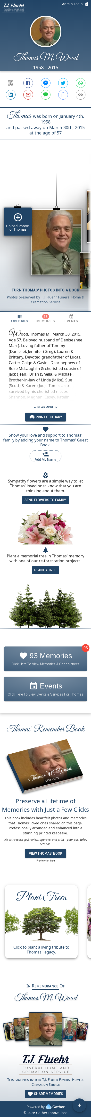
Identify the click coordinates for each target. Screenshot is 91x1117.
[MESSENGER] (45, 83)
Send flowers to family (45, 500)
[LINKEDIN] (11, 95)
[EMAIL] (28, 95)
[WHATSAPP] (80, 83)
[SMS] (45, 95)
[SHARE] (63, 95)
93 (85, 648)
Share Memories (48, 1094)
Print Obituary (48, 417)
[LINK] (80, 95)
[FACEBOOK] (28, 83)
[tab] (20, 319)
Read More (45, 407)
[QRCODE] (11, 83)
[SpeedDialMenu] (79, 1105)
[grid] (45, 233)
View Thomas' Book (45, 853)
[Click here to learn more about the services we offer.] (45, 1065)
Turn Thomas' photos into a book (45, 290)
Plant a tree (45, 570)
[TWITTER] (63, 83)
